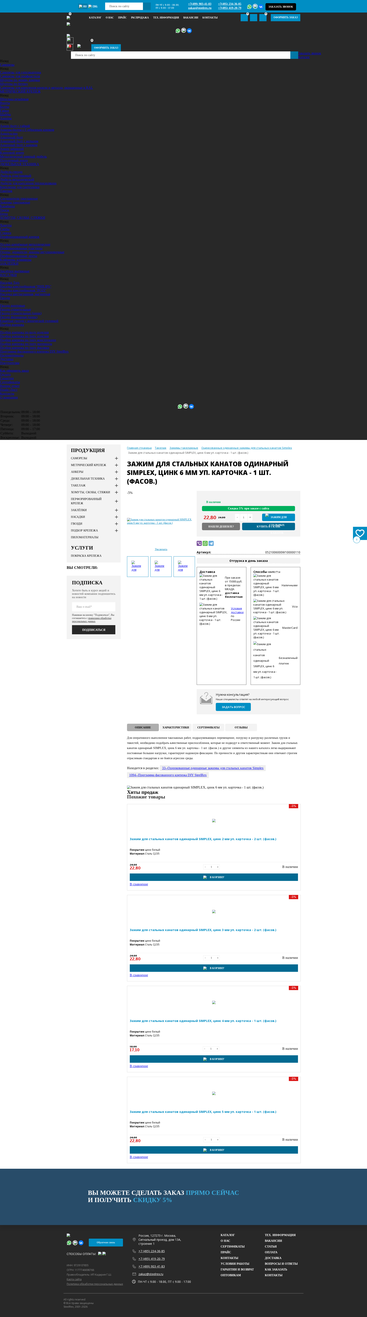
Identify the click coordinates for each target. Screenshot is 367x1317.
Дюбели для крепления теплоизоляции (28, 183)
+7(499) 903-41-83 (199, 4)
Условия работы (235, 1263)
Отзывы (241, 727)
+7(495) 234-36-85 (229, 4)
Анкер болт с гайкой (15, 126)
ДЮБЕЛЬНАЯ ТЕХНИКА (19, 164)
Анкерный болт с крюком (18, 145)
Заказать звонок (280, 6)
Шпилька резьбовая (14, 99)
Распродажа (140, 17)
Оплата (5, 374)
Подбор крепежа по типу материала (26, 344)
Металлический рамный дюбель (23, 156)
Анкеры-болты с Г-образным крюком (27, 129)
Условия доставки (237, 610)
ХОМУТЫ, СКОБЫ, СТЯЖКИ (22, 217)
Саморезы (7, 64)
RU (85, 6)
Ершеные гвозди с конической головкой (29, 321)
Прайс (226, 1252)
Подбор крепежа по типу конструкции (28, 340)
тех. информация (166, 17)
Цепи (4, 214)
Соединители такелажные (19, 198)
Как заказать (276, 1269)
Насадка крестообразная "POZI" (23, 290)
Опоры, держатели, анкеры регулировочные (32, 252)
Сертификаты (10, 382)
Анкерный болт (11, 137)
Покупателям (9, 363)
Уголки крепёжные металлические (25, 244)
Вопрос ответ (10, 386)
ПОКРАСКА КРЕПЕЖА (86, 555)
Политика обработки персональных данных (95, 1284)
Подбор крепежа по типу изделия (24, 336)
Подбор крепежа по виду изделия (24, 332)
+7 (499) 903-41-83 (151, 1266)
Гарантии (7, 378)
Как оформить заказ (14, 370)
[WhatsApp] (205, 543)
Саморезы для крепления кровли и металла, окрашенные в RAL (46, 87)
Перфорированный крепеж (19, 237)
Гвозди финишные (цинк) (18, 317)
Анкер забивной (12, 149)
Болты (4, 107)
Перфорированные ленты (18, 256)
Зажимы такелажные (15, 202)
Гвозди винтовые (12, 305)
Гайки (4, 110)
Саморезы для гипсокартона (20, 72)
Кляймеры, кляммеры (15, 259)
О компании (9, 397)
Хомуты (6, 225)
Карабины (7, 206)
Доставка (6, 359)
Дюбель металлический (17, 179)
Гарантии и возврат (237, 1269)
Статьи (271, 1246)
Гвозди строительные (15, 309)
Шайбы (5, 114)
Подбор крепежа (12, 324)
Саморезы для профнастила (20, 76)
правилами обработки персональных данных (91, 620)
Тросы (4, 210)
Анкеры (6, 118)
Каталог (95, 17)
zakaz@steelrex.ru (200, 8)
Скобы (5, 229)
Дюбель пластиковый (15, 175)
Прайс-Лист (8, 389)
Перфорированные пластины (21, 248)
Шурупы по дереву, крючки (20, 80)
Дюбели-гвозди (11, 172)
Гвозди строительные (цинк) (20, 313)
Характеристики (175, 727)
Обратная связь (106, 1242)
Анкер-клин (9, 133)
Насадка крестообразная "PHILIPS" (25, 286)
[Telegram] (211, 543)
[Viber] (199, 543)
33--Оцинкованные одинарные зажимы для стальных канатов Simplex (213, 768)
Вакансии (190, 17)
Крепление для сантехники (20, 187)
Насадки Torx (10, 282)
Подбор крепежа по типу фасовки (24, 347)
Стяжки (5, 233)
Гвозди (5, 298)
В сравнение (291, 501)
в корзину (278, 517)
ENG (95, 6)
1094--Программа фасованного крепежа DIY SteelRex (168, 775)
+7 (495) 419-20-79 (151, 1259)
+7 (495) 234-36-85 (151, 1251)
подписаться (93, 630)
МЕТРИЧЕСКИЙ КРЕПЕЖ (20, 91)
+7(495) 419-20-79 (229, 8)
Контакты (210, 17)
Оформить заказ (286, 17)
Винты (5, 103)
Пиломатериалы (12, 355)
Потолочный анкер (14, 160)
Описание (143, 727)
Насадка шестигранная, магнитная (25, 294)
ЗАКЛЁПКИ (9, 263)
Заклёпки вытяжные (15, 271)
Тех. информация (280, 1235)
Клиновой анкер (12, 152)
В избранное (283, 501)
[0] (253, 17)
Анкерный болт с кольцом (19, 141)
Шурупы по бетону (14, 84)
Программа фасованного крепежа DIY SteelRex (34, 351)
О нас (110, 17)
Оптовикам (231, 1275)
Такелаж (6, 191)
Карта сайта (74, 1279)
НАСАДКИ (8, 275)
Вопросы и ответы (281, 1263)
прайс (122, 17)
